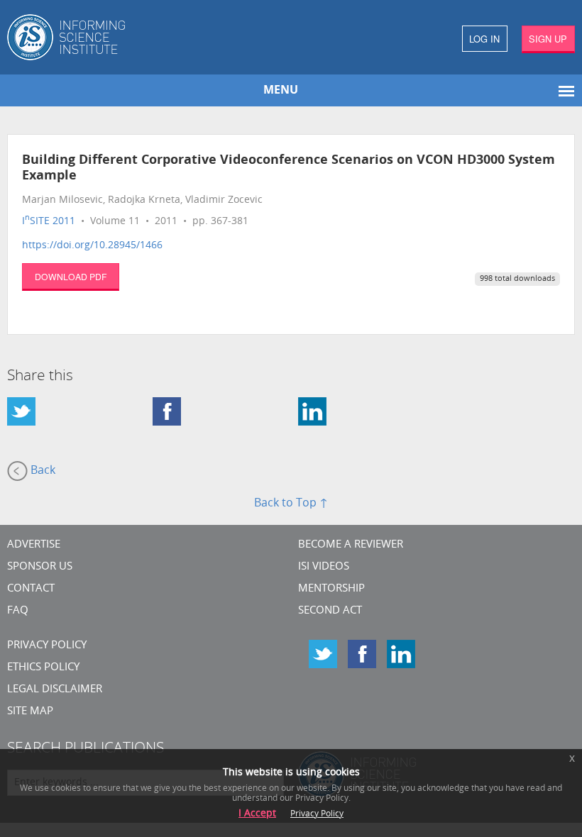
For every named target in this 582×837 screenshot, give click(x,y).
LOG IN (484, 38)
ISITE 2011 (48, 221)
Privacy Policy (47, 646)
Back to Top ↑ (291, 503)
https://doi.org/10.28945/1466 (92, 245)
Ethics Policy (43, 668)
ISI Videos (323, 567)
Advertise (33, 545)
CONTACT (31, 589)
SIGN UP (548, 38)
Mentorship (331, 589)
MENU (280, 90)
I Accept (257, 814)
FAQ (17, 611)
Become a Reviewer (350, 545)
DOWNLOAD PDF (70, 276)
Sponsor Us (39, 567)
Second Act (330, 611)
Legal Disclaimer (54, 689)
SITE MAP (30, 711)
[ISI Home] (145, 37)
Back (41, 471)
